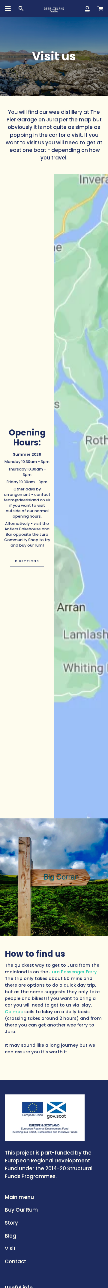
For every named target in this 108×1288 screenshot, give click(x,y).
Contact (15, 1261)
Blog (10, 1235)
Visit (10, 1248)
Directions (27, 561)
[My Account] (87, 8)
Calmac (14, 1012)
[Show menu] (8, 8)
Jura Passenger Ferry (73, 972)
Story (11, 1222)
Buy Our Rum (21, 1209)
